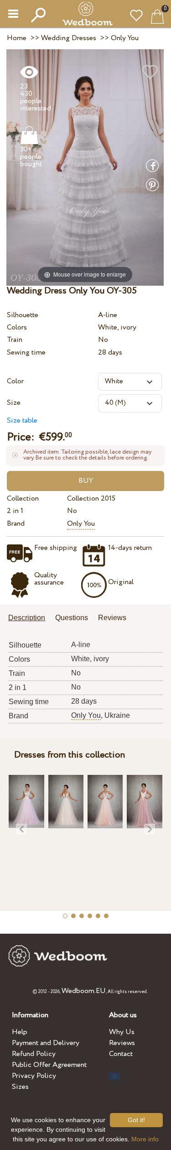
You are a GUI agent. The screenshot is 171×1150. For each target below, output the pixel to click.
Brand (16, 523)
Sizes (20, 1087)
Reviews (122, 1043)
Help (19, 1032)
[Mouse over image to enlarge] (85, 167)
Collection (23, 498)
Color (15, 381)
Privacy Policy (34, 1076)
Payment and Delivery (45, 1043)
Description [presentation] (26, 618)
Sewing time (26, 352)
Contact (121, 1054)
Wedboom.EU (84, 991)
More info (145, 1139)
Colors (17, 327)
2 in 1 (15, 511)
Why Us (122, 1032)
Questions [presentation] (71, 618)
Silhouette (22, 315)
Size (14, 402)
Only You (81, 523)
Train (14, 339)
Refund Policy (34, 1054)
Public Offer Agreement (49, 1065)
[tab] (30, 618)
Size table (22, 420)
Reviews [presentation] (112, 618)
